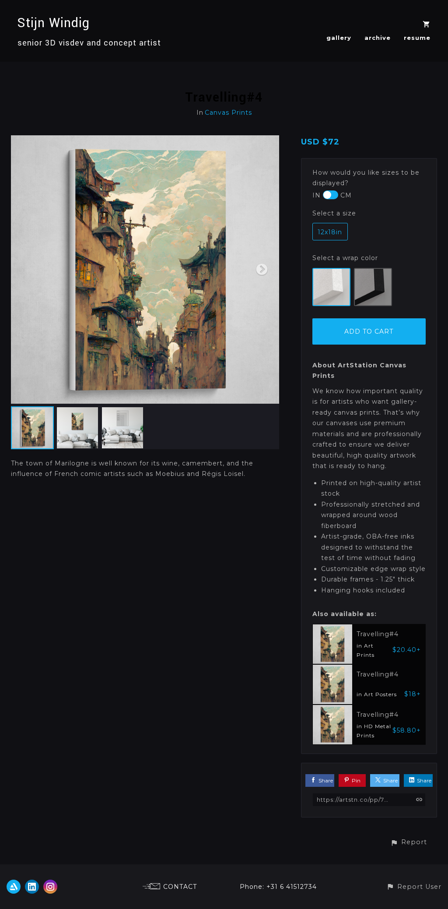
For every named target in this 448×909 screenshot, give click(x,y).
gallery (338, 37)
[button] (408, 842)
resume (417, 37)
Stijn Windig (54, 23)
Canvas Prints (228, 112)
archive (377, 37)
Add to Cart (368, 331)
